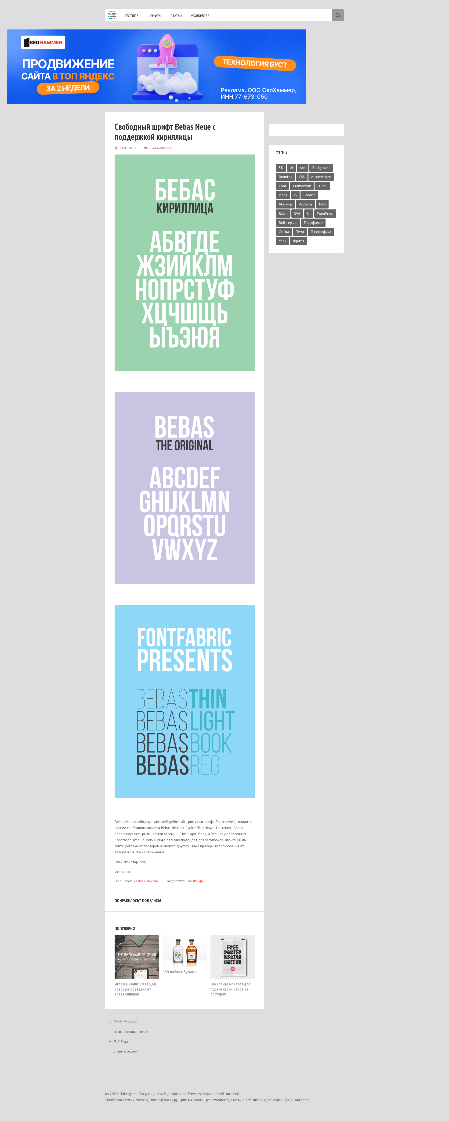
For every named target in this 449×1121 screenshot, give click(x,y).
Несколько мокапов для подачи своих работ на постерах (230, 989)
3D (281, 167)
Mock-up (285, 204)
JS (295, 195)
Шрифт (298, 240)
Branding (285, 176)
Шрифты (152, 881)
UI (309, 213)
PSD (322, 204)
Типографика (321, 231)
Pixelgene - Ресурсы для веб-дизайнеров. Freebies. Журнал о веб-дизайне (112, 15)
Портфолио (313, 222)
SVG (297, 213)
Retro (283, 213)
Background (321, 167)
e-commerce (321, 176)
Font (282, 185)
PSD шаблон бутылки (180, 971)
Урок (282, 240)
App (303, 167)
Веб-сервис (288, 222)
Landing (309, 195)
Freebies (139, 881)
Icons (283, 195)
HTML (322, 185)
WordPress (325, 213)
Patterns (305, 204)
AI (291, 167)
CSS (302, 176)
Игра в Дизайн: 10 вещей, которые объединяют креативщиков (135, 989)
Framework (302, 185)
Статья (284, 231)
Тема (300, 231)
